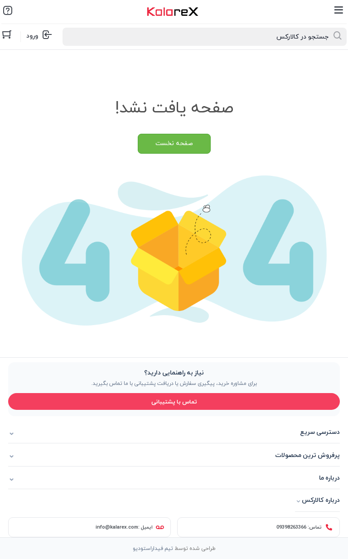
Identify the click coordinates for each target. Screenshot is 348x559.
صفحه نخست (174, 143)
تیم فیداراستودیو (153, 548)
